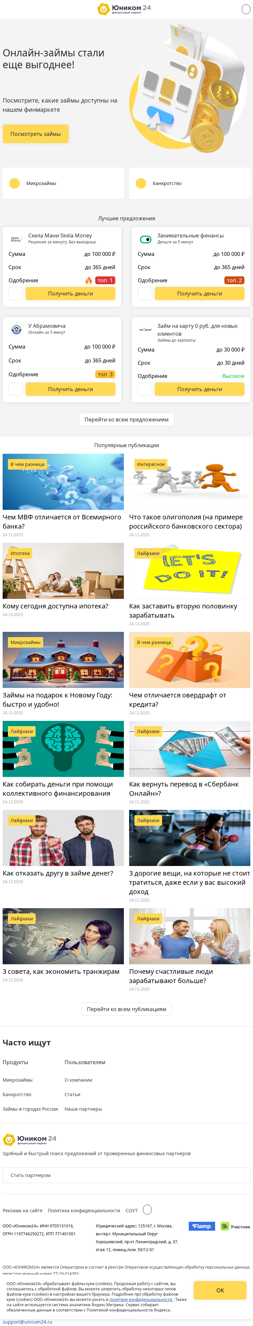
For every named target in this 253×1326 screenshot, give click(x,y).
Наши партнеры (83, 1109)
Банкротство (17, 1094)
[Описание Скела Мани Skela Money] (16, 293)
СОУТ (132, 1210)
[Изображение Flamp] (202, 1237)
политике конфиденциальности (141, 1299)
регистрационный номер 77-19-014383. (41, 1274)
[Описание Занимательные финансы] (145, 293)
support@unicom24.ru (27, 1322)
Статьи (72, 1094)
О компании (78, 1080)
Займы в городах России (30, 1109)
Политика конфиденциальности (84, 1210)
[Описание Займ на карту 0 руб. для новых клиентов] (145, 389)
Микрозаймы (18, 1080)
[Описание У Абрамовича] (16, 389)
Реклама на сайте (22, 1210)
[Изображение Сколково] (235, 1237)
